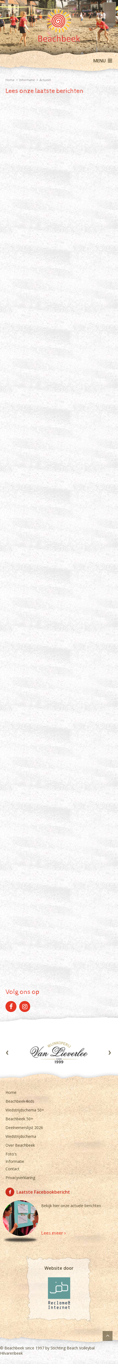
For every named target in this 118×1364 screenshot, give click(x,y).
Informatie (14, 1161)
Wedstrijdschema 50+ (24, 1110)
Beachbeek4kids (19, 1101)
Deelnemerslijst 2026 (24, 1127)
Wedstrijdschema (20, 1136)
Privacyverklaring (20, 1177)
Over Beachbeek (20, 1145)
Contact (12, 1168)
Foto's (11, 1154)
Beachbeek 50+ (19, 1118)
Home (10, 1092)
